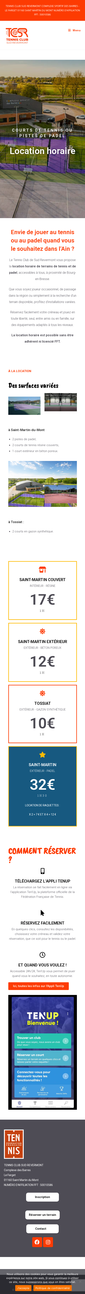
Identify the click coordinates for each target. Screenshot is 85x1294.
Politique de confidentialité (52, 1288)
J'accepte (23, 1288)
